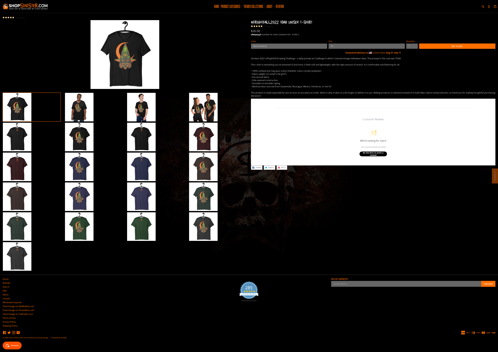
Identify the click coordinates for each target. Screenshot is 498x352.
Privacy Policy (9, 321)
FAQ (4, 290)
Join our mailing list (339, 278)
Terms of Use (9, 318)
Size (330, 41)
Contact (6, 298)
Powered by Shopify (59, 337)
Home (216, 6)
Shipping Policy (10, 325)
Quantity (410, 41)
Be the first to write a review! (373, 154)
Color (253, 41)
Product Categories (232, 6)
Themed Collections (255, 6)
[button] (495, 176)
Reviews (280, 6)
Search (6, 286)
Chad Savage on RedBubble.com (18, 306)
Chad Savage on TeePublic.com (18, 314)
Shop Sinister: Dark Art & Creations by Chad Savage (28, 337)
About (271, 6)
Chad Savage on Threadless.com (18, 310)
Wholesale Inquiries (12, 302)
